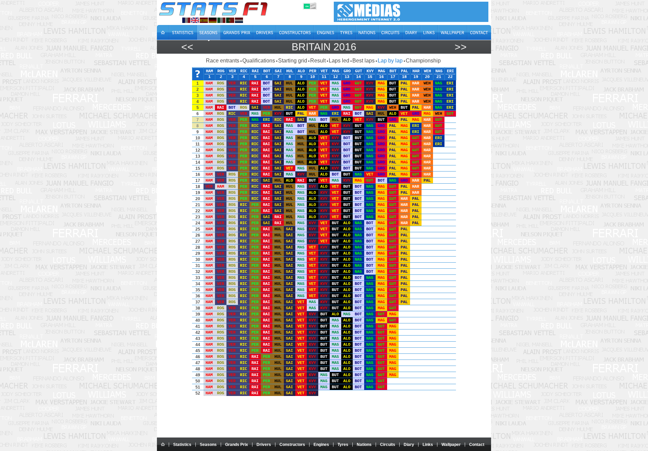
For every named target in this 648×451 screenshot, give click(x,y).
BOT (266, 71)
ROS (220, 71)
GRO (347, 71)
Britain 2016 (324, 46)
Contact (476, 444)
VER (232, 71)
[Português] (230, 20)
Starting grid (292, 60)
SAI (278, 71)
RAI (255, 71)
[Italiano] (221, 20)
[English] (195, 20)
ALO (301, 71)
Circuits (387, 444)
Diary (409, 444)
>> (461, 46)
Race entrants (222, 60)
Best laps (363, 60)
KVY (370, 71)
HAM (209, 71)
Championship (423, 60)
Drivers (263, 444)
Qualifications (258, 60)
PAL (404, 71)
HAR (416, 71)
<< (187, 46)
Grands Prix (236, 444)
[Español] (204, 20)
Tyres (343, 444)
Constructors (292, 444)
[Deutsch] (213, 20)
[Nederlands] (239, 20)
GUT (358, 71)
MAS (335, 71)
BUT (393, 71)
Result (318, 60)
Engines (321, 444)
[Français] (186, 20)
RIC (243, 71)
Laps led (339, 60)
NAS (438, 71)
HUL (289, 71)
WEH (427, 71)
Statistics (182, 444)
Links (428, 444)
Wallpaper (451, 444)
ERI (450, 71)
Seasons (208, 444)
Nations (364, 444)
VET (324, 71)
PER (312, 71)
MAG (381, 71)
